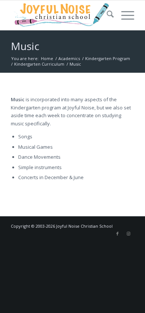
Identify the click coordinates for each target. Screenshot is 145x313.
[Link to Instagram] (128, 233)
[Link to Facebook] (117, 233)
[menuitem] (106, 15)
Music (25, 46)
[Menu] (124, 15)
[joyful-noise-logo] (60, 15)
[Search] (106, 15)
